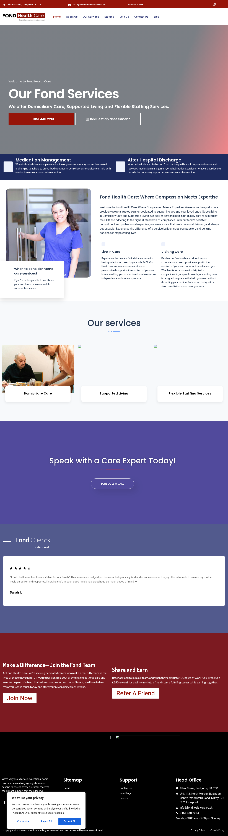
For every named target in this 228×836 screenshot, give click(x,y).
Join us (124, 16)
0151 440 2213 (135, 4)
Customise (23, 821)
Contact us (141, 16)
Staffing (109, 16)
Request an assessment (110, 119)
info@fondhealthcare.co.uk (89, 4)
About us (71, 16)
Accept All (69, 821)
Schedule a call (112, 483)
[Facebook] (207, 4)
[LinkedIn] (221, 4)
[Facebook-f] (4, 802)
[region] (46, 810)
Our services (91, 16)
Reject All (46, 821)
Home (57, 16)
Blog (156, 16)
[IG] (214, 4)
